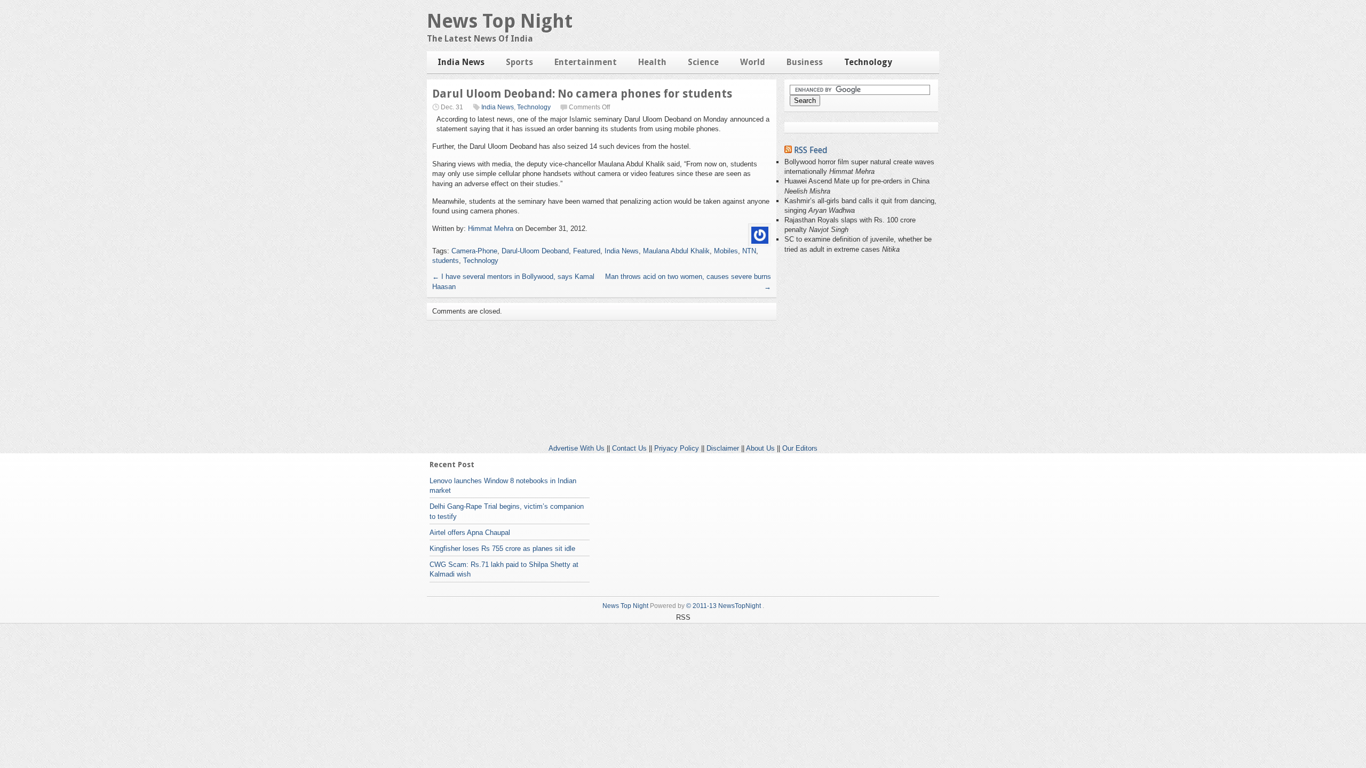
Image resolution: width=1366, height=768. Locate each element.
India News (461, 62)
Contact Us (629, 448)
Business (805, 62)
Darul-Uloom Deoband (535, 251)
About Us (760, 448)
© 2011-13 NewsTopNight (723, 606)
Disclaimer (722, 448)
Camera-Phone (474, 251)
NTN (749, 251)
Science (703, 62)
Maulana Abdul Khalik (676, 251)
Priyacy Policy (676, 448)
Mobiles (726, 251)
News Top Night (500, 21)
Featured (586, 251)
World (752, 62)
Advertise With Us (577, 448)
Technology (868, 62)
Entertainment (585, 62)
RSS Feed (811, 150)
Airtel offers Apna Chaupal (470, 533)
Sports (519, 62)
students (445, 261)
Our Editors (799, 448)
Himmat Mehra (490, 229)
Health (652, 62)
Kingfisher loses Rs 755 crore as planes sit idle (502, 549)
